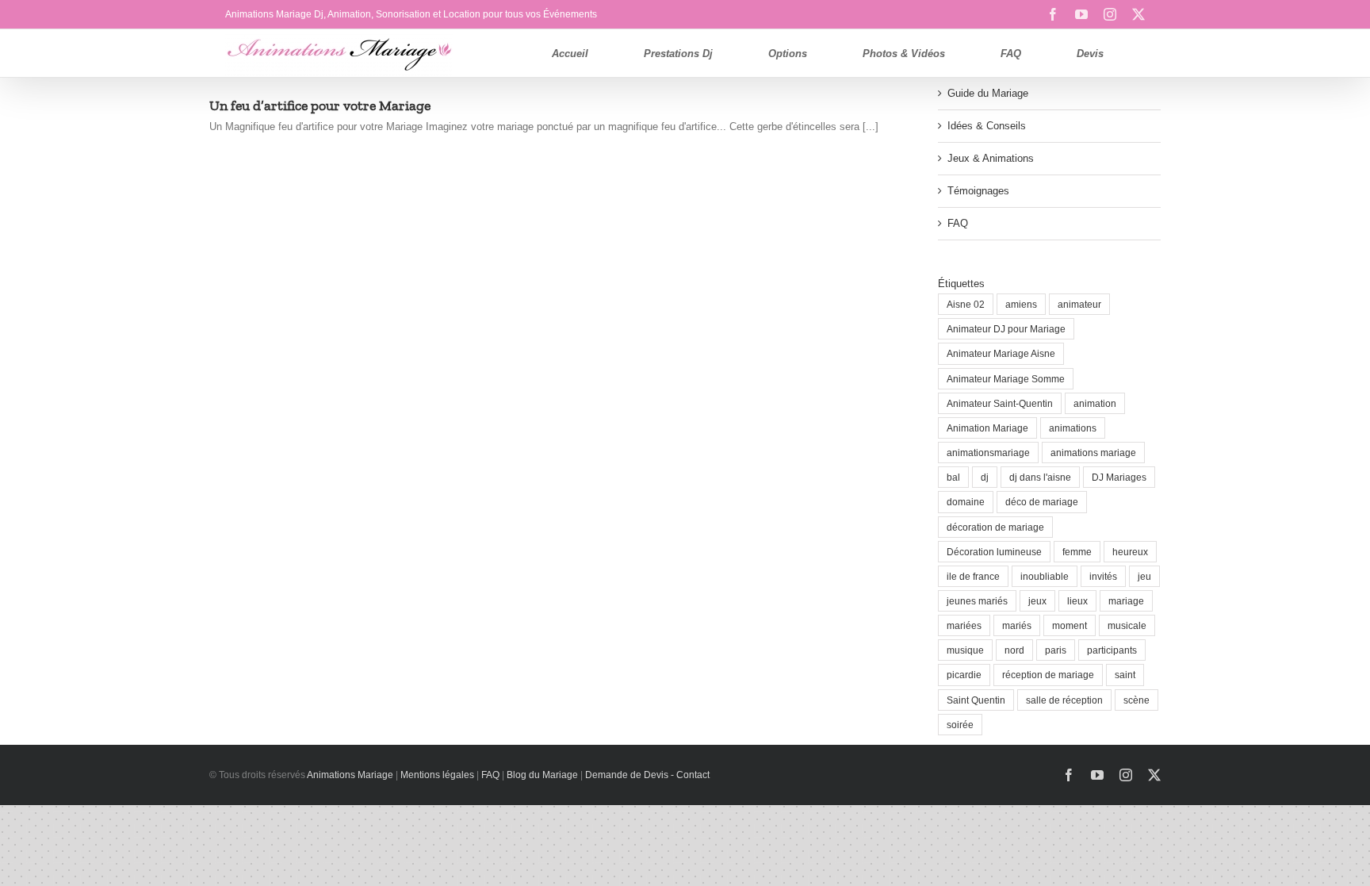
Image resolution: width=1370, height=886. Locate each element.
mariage (1126, 601)
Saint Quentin (976, 700)
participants (1112, 650)
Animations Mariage (349, 775)
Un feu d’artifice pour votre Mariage (320, 105)
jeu (1144, 576)
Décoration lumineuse (994, 552)
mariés (1016, 625)
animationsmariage (988, 452)
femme (1077, 552)
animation (1094, 403)
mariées (964, 625)
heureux (1130, 552)
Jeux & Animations (990, 158)
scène (1136, 700)
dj (985, 477)
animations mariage (1093, 452)
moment (1069, 625)
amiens (1021, 304)
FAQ (957, 223)
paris (1055, 650)
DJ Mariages (1119, 477)
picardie (964, 674)
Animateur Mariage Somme (1006, 379)
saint (1125, 674)
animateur (1079, 304)
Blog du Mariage (542, 775)
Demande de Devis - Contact (647, 775)
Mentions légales (437, 775)
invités (1103, 576)
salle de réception (1064, 700)
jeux (1037, 601)
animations (1072, 428)
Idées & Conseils (986, 126)
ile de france (973, 576)
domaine (966, 502)
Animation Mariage (987, 428)
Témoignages (978, 191)
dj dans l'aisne (1040, 477)
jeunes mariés (977, 601)
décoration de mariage (995, 527)
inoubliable (1044, 576)
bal (953, 477)
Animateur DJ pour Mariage (1006, 329)
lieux (1077, 601)
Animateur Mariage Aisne (1001, 353)
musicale (1127, 625)
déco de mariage (1041, 502)
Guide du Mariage (987, 93)
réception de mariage (1048, 674)
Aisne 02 (966, 304)
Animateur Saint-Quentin (1000, 403)
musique (965, 650)
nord (1014, 650)
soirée (960, 724)
